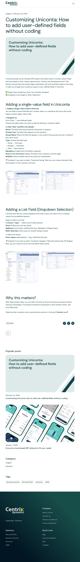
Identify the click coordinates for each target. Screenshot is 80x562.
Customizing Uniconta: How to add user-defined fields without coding (37, 398)
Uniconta (10, 323)
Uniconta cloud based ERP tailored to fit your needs (28, 448)
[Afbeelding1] (22, 183)
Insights (9, 14)
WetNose (18, 521)
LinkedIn (45, 545)
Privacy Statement (49, 523)
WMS (47, 482)
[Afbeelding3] (22, 267)
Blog (44, 535)
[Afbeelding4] (57, 260)
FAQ (43, 542)
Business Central (13, 482)
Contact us (61, 312)
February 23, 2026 (20, 14)
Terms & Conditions (49, 520)
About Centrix (47, 513)
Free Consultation (49, 538)
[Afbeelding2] (57, 180)
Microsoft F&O (27, 482)
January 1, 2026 (12, 445)
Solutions (9, 466)
